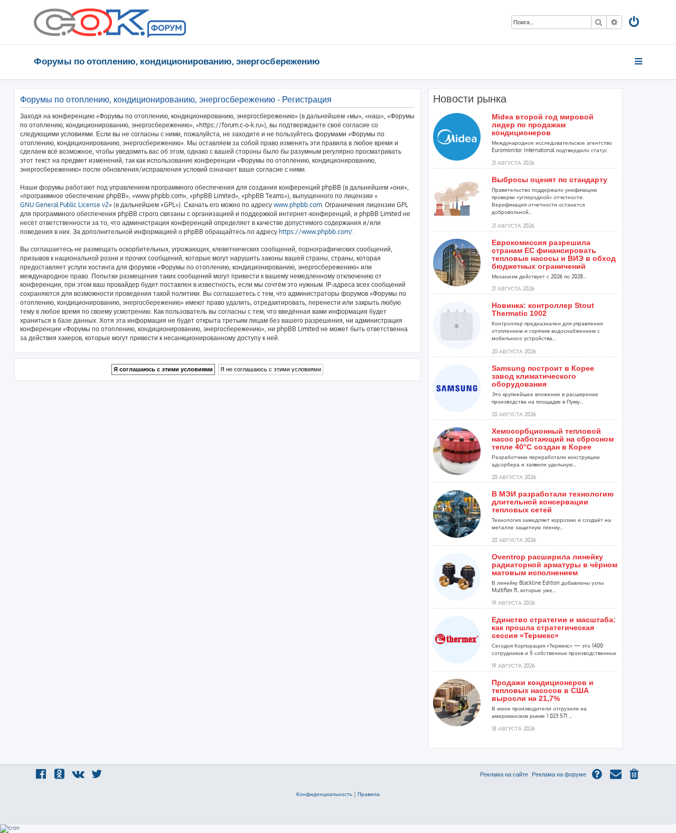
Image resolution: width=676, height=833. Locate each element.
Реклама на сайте (504, 774)
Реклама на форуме (559, 774)
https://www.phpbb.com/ (316, 232)
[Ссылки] (639, 61)
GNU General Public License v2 (64, 205)
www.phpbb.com (298, 205)
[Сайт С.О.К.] (110, 22)
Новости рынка (469, 99)
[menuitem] (634, 23)
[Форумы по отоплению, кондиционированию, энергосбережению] (166, 29)
